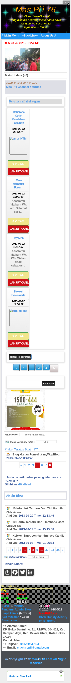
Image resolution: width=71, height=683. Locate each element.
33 (52, 550)
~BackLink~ (30, 35)
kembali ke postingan (20, 357)
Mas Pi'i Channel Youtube (23, 87)
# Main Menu (10, 35)
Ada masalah (10, 616)
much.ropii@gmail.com (33, 647)
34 (57, 550)
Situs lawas (9, 620)
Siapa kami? (10, 613)
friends (18, 606)
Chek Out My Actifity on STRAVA (53, 618)
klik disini (24, 484)
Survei (6, 606)
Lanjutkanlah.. (19, 171)
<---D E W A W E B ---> (21, 83)
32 (46, 550)
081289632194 (29, 644)
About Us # (48, 35)
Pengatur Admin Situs (17, 609)
